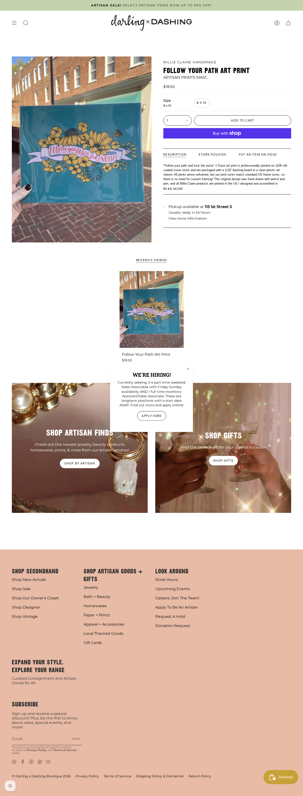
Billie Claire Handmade (189, 62)
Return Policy (200, 776)
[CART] (288, 23)
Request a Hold (170, 616)
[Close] (188, 369)
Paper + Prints (97, 615)
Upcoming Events (172, 589)
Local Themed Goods (103, 633)
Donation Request (172, 625)
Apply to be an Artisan (176, 607)
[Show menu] (14, 23)
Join (76, 738)
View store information (188, 219)
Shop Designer (26, 607)
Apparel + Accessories (104, 624)
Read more (173, 188)
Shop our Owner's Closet (35, 598)
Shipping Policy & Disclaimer (160, 776)
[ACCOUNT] (277, 23)
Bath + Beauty (97, 596)
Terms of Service (65, 750)
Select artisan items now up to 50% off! (151, 5)
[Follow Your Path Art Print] (152, 309)
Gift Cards (93, 642)
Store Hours (166, 579)
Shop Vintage (25, 616)
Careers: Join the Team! (177, 598)
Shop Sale (21, 589)
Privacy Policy (37, 750)
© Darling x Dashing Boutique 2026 (41, 776)
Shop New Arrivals (29, 579)
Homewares (95, 606)
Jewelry (91, 587)
